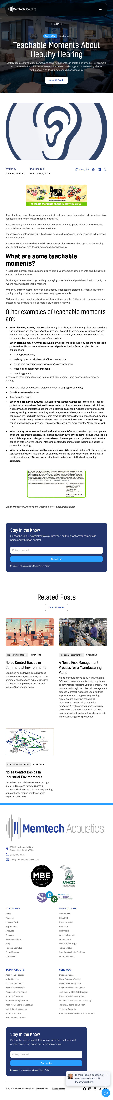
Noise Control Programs (70, 983)
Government (65, 939)
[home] (22, 9)
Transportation (66, 948)
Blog (8, 944)
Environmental (66, 922)
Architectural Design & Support (73, 992)
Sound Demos (12, 952)
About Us (10, 918)
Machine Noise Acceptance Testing (75, 1000)
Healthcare (64, 931)
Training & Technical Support (72, 1005)
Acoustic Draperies (14, 996)
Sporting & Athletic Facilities (72, 952)
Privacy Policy (43, 566)
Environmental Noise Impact (72, 996)
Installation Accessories (16, 1009)
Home (8, 914)
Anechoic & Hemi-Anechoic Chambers (77, 1013)
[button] (100, 9)
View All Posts (56, 80)
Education (63, 926)
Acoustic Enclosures (15, 975)
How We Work (12, 922)
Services (10, 935)
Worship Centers (66, 935)
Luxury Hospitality (67, 956)
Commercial (64, 914)
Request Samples (14, 948)
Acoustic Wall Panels (15, 988)
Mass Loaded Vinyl (14, 983)
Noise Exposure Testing (70, 979)
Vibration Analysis (67, 1009)
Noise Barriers (12, 979)
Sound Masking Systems (17, 1000)
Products (10, 931)
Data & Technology (68, 944)
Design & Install (66, 975)
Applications (11, 926)
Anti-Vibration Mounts (15, 1018)
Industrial (63, 918)
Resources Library (14, 939)
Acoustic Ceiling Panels (16, 992)
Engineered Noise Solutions (72, 988)
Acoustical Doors (13, 1013)
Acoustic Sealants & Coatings (19, 1005)
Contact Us (11, 956)
